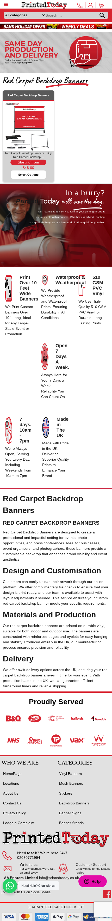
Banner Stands (71, 823)
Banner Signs (70, 813)
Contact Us (12, 803)
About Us (10, 793)
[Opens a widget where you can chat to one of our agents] (92, 881)
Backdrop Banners (74, 803)
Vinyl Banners (70, 774)
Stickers (65, 793)
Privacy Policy (14, 813)
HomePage (12, 774)
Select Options (28, 174)
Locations (11, 783)
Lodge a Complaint (18, 823)
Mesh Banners (71, 783)
